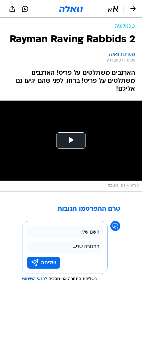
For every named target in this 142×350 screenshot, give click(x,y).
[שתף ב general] (12, 9)
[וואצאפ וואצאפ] (25, 9)
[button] (113, 9)
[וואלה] (71, 9)
